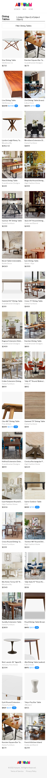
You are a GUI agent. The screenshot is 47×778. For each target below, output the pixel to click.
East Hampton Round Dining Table (16, 502)
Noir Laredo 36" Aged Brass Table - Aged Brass (21, 662)
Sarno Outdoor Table (33, 502)
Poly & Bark (6, 424)
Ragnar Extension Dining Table (14, 341)
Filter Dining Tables (23, 26)
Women (17, 9)
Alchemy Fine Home (10, 665)
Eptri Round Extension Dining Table (16, 702)
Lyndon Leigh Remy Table (12, 140)
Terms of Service (17, 771)
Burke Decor (7, 263)
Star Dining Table (9, 60)
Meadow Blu (7, 143)
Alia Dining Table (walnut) (35, 662)
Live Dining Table (9, 100)
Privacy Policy (31, 771)
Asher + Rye (29, 263)
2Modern (28, 705)
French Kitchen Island (33, 742)
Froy (26, 625)
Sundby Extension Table (11, 622)
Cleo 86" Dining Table (10, 421)
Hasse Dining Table (9, 180)
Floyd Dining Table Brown (35, 622)
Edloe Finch (29, 103)
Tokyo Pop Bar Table (33, 702)
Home (31, 9)
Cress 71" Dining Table (34, 301)
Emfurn (27, 384)
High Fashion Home (32, 183)
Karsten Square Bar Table (35, 60)
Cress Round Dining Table (12, 542)
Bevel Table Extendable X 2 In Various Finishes (20, 261)
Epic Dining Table (31, 261)
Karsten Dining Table (33, 341)
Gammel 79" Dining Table (35, 421)
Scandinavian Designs (34, 63)
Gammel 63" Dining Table (12, 301)
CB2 (26, 504)
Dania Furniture (31, 143)
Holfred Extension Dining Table (14, 461)
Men (24, 9)
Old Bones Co (7, 63)
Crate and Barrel (31, 223)
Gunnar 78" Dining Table (12, 221)
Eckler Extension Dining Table (14, 381)
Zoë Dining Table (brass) (34, 100)
